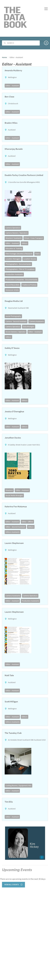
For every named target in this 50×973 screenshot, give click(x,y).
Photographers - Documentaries (18, 264)
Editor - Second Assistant (15, 526)
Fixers (37, 253)
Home (4, 57)
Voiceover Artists (12, 290)
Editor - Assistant (12, 85)
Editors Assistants (13, 532)
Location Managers (13, 258)
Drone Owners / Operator (16, 331)
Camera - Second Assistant (16, 321)
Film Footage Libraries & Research (19, 253)
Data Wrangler (28, 326)
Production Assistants (14, 274)
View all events (11, 884)
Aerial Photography (13, 316)
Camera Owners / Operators (17, 233)
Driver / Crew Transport (33, 238)
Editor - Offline (27, 521)
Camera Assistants (36, 321)
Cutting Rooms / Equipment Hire (18, 785)
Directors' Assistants (14, 238)
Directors (9, 490)
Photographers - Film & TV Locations (20, 269)
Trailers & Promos (29, 284)
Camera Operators (13, 227)
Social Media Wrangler (14, 495)
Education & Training (14, 248)
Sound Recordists (12, 284)
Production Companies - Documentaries (21, 279)
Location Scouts (29, 258)
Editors (24, 243)
